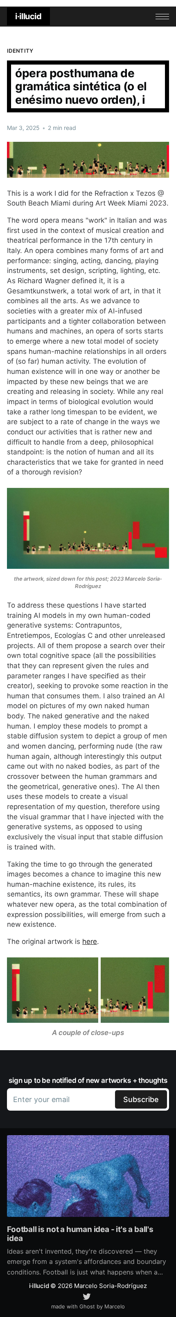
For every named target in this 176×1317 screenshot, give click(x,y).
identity (20, 50)
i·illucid (28, 16)
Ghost (87, 1306)
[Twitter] (86, 1295)
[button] (162, 16)
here (89, 941)
